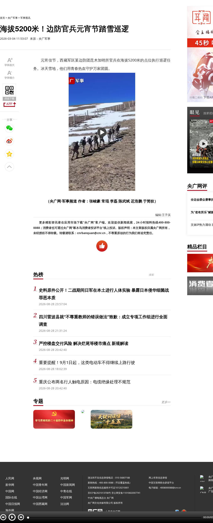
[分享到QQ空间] (9, 153)
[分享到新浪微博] (9, 141)
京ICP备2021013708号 (99, 492)
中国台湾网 (40, 497)
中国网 (9, 491)
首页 (2, 18)
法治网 (64, 504)
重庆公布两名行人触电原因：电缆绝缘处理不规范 (84, 382)
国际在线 (11, 497)
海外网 (9, 510)
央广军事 (13, 18)
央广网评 (197, 185)
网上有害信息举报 (158, 477)
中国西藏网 (40, 504)
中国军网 (66, 497)
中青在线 (66, 491)
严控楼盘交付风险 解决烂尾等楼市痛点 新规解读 (83, 343)
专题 (38, 400)
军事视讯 (25, 18)
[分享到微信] (9, 128)
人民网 (9, 478)
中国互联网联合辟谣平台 (161, 482)
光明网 (64, 478)
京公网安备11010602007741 (125, 492)
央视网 (37, 478)
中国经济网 (40, 491)
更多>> (166, 402)
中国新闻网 (67, 485)
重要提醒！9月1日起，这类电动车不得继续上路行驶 (87, 362)
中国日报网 (12, 504)
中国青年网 (40, 485)
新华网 (9, 485)
